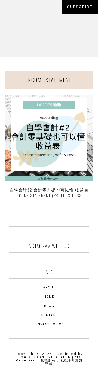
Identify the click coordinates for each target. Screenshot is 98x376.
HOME (49, 296)
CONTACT (49, 315)
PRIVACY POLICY (49, 324)
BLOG (49, 306)
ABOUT (49, 287)
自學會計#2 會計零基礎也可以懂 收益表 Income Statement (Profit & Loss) (49, 192)
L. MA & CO (49, 34)
